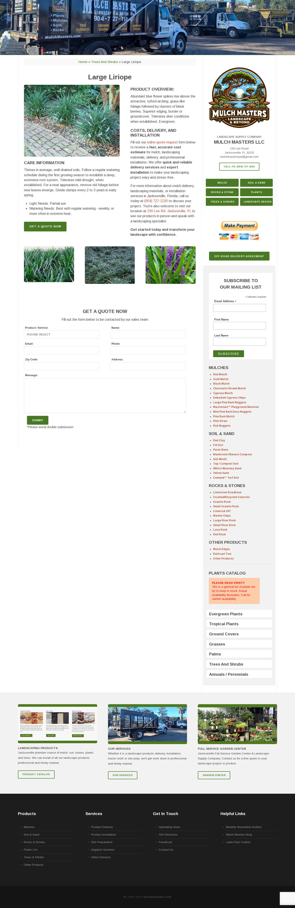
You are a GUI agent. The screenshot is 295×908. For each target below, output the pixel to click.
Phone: (115, 343)
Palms (215, 654)
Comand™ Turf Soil (226, 477)
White (217, 468)
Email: (29, 343)
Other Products (223, 558)
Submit (37, 420)
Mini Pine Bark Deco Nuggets (232, 411)
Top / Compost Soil (225, 463)
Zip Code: (31, 359)
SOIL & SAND (221, 433)
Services (94, 813)
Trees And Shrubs (226, 664)
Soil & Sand (256, 182)
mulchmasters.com (157, 897)
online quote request (162, 142)
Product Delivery (102, 827)
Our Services (123, 775)
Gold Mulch (220, 379)
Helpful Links (232, 813)
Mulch (222, 182)
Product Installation (103, 834)
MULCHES (218, 367)
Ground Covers (224, 634)
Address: (117, 359)
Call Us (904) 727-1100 (239, 166)
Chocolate (220, 388)
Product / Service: (36, 327)
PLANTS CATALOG (227, 573)
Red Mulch (220, 374)
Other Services (101, 857)
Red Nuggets (221, 425)
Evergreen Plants (225, 614)
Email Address (225, 301)
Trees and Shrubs (104, 62)
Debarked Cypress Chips (229, 397)
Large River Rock (224, 520)
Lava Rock (220, 529)
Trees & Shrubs (223, 201)
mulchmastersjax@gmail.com (239, 156)
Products (27, 813)
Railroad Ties (222, 553)
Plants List (30, 849)
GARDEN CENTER (214, 775)
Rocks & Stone (222, 192)
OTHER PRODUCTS (228, 542)
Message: (31, 375)
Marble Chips (222, 515)
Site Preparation (102, 842)
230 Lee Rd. (169, 211)
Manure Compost (240, 454)
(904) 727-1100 (156, 201)
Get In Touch (165, 813)
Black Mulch (221, 383)
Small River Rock (224, 525)
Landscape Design (257, 201)
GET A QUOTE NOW (45, 226)
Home (82, 62)
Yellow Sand (221, 472)
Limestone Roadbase (227, 492)
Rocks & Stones (34, 842)
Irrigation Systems (103, 849)
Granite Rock (222, 501)
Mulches (29, 827)
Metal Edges (221, 549)
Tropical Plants (223, 624)
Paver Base (220, 449)
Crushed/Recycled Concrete (231, 497)
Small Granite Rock (226, 506)
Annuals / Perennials (228, 674)
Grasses (217, 644)
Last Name (221, 335)
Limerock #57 (222, 511)
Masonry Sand (232, 468)
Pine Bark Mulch (223, 416)
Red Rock (219, 534)
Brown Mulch (237, 388)
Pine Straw (220, 421)
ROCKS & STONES (227, 485)
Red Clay (219, 440)
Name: (115, 327)
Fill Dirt (218, 445)
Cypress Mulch (223, 393)
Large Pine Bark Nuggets (229, 402)
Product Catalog (36, 774)
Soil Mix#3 (220, 459)
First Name (221, 319)
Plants (256, 192)
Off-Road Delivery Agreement (239, 256)
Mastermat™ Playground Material (236, 406)
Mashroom (220, 454)
